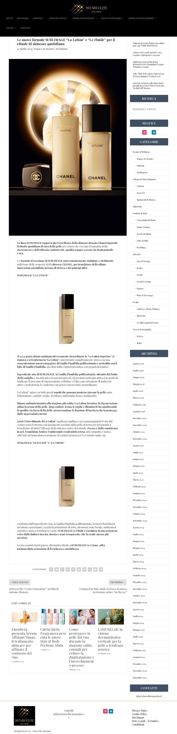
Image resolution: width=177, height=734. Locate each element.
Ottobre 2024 (139, 514)
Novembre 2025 (140, 425)
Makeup (140, 165)
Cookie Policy (139, 714)
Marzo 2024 (138, 561)
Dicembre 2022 (139, 664)
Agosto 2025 (138, 445)
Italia (139, 343)
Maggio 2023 (139, 630)
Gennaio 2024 (139, 575)
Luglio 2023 (138, 616)
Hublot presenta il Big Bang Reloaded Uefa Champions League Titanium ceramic (148, 64)
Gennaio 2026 (139, 411)
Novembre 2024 (140, 507)
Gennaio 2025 (139, 493)
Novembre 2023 (140, 589)
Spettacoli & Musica (146, 200)
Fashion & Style (57, 18)
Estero (140, 336)
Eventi (140, 275)
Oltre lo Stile (142, 240)
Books (140, 268)
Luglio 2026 (138, 370)
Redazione (62, 48)
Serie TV (141, 193)
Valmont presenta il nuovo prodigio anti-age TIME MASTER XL (148, 44)
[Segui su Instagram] (105, 711)
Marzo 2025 (138, 479)
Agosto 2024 (138, 527)
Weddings (141, 247)
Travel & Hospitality (83, 18)
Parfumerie (142, 172)
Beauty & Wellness (111, 18)
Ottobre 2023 (139, 595)
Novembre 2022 (140, 670)
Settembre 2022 (140, 677)
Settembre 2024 (140, 520)
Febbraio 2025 (139, 486)
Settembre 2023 (140, 602)
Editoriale (22, 18)
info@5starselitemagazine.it (149, 696)
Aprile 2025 (138, 473)
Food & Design (144, 281)
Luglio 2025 (138, 452)
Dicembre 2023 (139, 582)
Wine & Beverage (145, 295)
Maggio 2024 (139, 548)
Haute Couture (143, 227)
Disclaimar (138, 717)
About (9, 18)
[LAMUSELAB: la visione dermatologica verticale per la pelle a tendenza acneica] (111, 617)
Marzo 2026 (138, 397)
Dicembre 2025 (139, 418)
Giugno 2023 (138, 623)
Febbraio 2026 (139, 404)
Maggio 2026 (139, 384)
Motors (140, 288)
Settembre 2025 (140, 439)
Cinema (140, 186)
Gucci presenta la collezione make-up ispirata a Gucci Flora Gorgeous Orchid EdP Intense (148, 85)
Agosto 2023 (138, 609)
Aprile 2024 (138, 555)
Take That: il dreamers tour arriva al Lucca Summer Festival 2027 (148, 75)
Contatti (25, 28)
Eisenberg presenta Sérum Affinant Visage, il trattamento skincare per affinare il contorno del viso (24, 643)
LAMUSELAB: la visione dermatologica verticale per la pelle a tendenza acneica (110, 639)
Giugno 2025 (138, 459)
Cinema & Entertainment (141, 18)
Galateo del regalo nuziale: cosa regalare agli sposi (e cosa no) (147, 53)
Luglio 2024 (138, 534)
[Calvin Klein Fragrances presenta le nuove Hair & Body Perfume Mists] (53, 617)
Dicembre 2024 (140, 500)
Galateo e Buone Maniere (148, 309)
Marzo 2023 (138, 643)
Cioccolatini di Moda (146, 220)
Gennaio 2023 (139, 657)
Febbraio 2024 (139, 568)
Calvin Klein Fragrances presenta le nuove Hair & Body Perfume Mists (53, 637)
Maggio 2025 (138, 466)
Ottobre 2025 (139, 432)
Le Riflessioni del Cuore (148, 322)
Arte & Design (143, 261)
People (9, 28)
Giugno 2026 (138, 377)
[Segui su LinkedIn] (111, 711)
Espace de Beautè (44, 48)
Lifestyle (37, 18)
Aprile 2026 (138, 391)
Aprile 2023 (138, 636)
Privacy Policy (139, 710)
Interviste (141, 315)
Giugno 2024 (138, 541)
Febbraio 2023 (139, 650)
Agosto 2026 (138, 363)
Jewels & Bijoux (144, 234)
